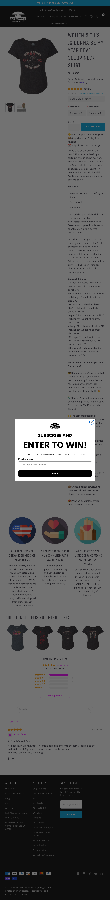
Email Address (25, 459)
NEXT (55, 473)
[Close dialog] (91, 422)
